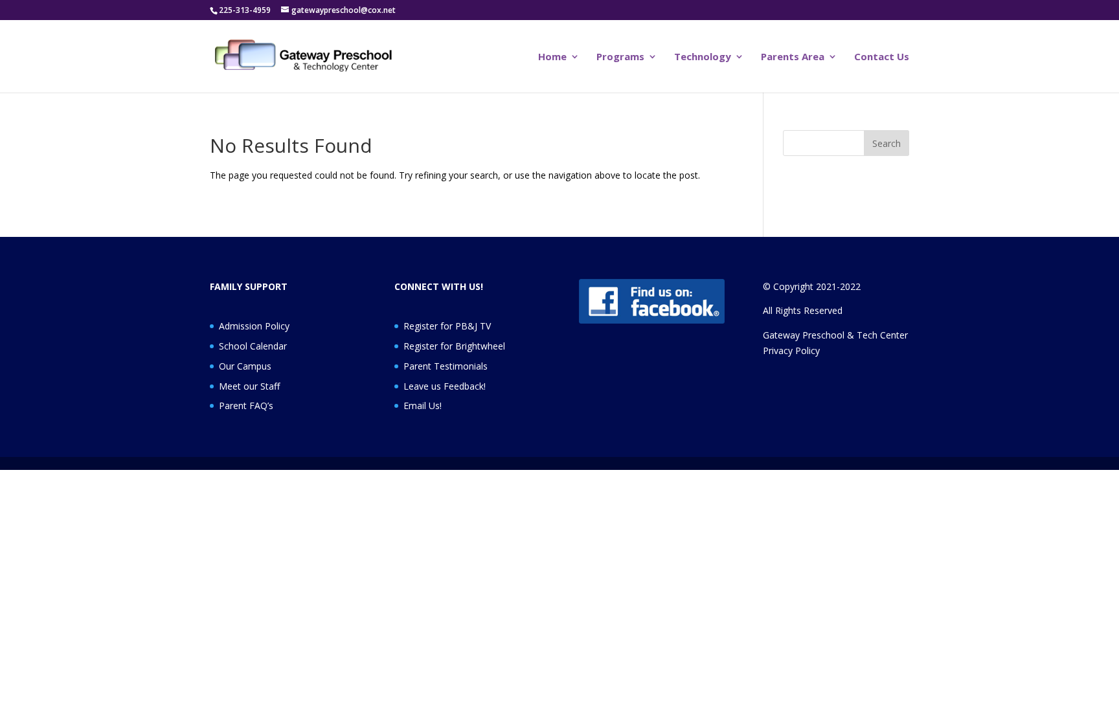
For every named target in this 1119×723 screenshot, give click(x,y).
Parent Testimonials (445, 366)
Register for (429, 346)
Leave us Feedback (443, 386)
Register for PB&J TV (447, 326)
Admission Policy (254, 326)
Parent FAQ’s (246, 405)
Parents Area (792, 57)
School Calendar (253, 346)
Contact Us (881, 57)
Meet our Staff (249, 386)
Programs (620, 57)
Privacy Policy (791, 350)
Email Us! (422, 405)
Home (552, 57)
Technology (702, 57)
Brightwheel (480, 346)
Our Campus (245, 366)
